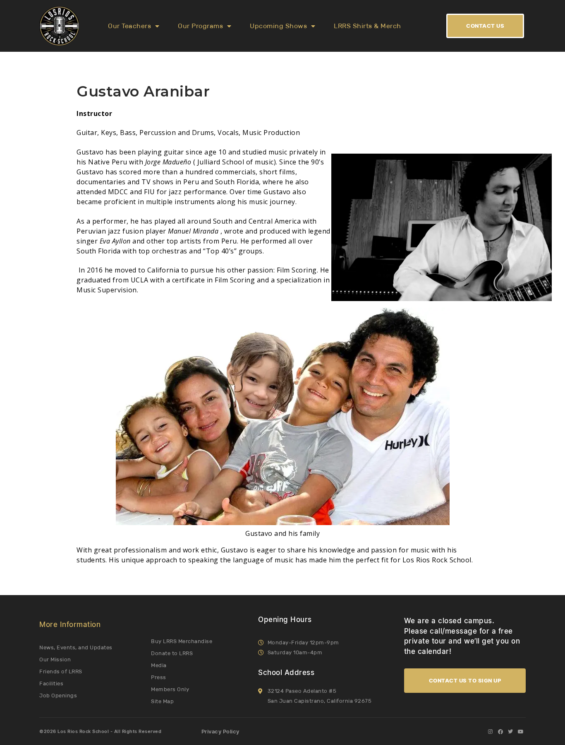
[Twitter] (510, 732)
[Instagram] (490, 732)
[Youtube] (521, 732)
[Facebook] (500, 732)
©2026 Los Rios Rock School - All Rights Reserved (100, 731)
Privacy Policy (220, 731)
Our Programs (200, 26)
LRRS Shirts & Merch (367, 26)
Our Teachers (129, 26)
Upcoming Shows (278, 26)
